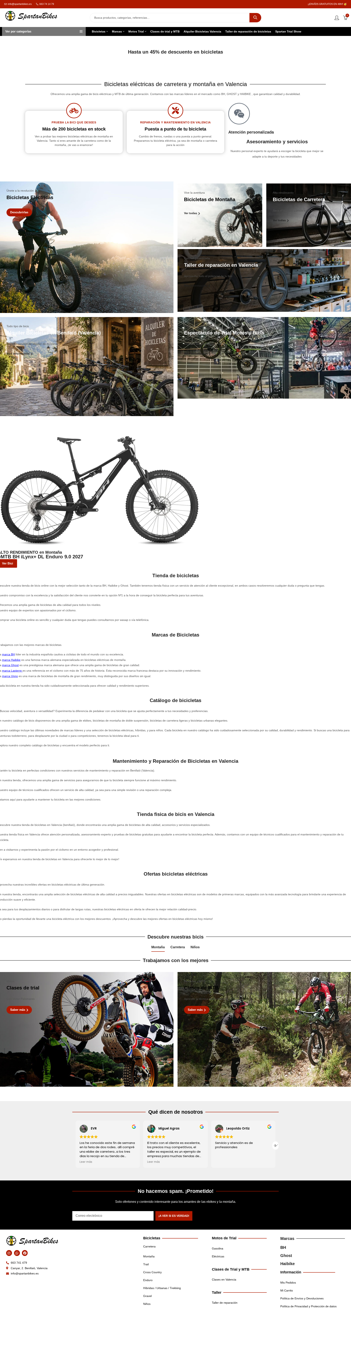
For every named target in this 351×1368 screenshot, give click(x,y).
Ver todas (191, 213)
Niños (195, 947)
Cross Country (152, 1272)
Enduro (148, 1280)
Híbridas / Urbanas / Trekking (162, 1288)
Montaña (158, 947)
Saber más (18, 1009)
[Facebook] (25, 1253)
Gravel (147, 1296)
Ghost (286, 1255)
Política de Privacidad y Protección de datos (308, 1306)
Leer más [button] (115, 1162)
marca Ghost (10, 665)
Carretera (177, 947)
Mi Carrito (286, 1290)
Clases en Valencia (224, 1279)
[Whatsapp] (17, 1253)
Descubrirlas (19, 212)
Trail (146, 1264)
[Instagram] (9, 1253)
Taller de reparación (224, 1302)
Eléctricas (218, 1256)
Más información (196, 285)
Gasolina (217, 1248)
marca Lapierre (12, 670)
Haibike (287, 1263)
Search (255, 17)
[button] (275, 1145)
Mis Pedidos (288, 1282)
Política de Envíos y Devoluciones (302, 1298)
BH (283, 1247)
